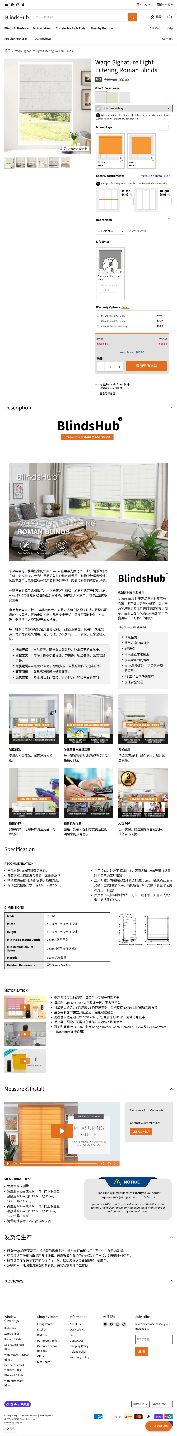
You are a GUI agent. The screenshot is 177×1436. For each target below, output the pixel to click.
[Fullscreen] (116, 1163)
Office (40, 1356)
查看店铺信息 (107, 393)
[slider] (58, 1163)
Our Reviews (43, 39)
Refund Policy (78, 1352)
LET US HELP (141, 1131)
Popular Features (16, 39)
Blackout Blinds (13, 1375)
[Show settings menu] (109, 1163)
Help (169, 28)
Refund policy (46, 1415)
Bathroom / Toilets (48, 1341)
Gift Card (155, 28)
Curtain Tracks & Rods (70, 28)
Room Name (104, 220)
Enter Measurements (133, 176)
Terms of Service (28, 1415)
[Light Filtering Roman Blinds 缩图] (9, 162)
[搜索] (132, 17)
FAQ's (73, 1335)
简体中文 (142, 4)
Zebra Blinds (11, 1334)
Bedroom (42, 1335)
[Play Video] (7, 1163)
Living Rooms (45, 1324)
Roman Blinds (12, 1339)
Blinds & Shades (15, 28)
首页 (7, 51)
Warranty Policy (79, 1357)
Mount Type (104, 127)
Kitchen (41, 1330)
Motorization (42, 28)
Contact (167, 39)
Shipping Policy (79, 1346)
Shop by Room (101, 28)
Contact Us (76, 1341)
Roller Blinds (11, 1328)
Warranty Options (108, 307)
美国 (163, 4)
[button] (25, 1007)
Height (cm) (164, 192)
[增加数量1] (119, 366)
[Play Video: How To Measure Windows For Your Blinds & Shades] (62, 1131)
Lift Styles (102, 242)
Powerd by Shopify (13, 1422)
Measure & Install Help (155, 176)
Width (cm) (126, 192)
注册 (141, 1351)
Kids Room (43, 1362)
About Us (75, 1324)
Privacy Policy (10, 1415)
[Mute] (102, 1163)
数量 (100, 358)
